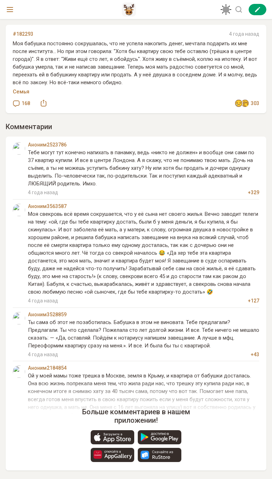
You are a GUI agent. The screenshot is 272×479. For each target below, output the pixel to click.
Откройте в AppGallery (112, 455)
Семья (21, 91)
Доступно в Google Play (159, 437)
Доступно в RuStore (159, 455)
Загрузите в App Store (112, 437)
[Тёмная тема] (226, 9)
